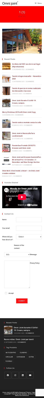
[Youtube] (30, 375)
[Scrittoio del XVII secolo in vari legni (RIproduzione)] (6, 66)
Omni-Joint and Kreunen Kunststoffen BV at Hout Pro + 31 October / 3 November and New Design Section (26, 159)
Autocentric (11, 352)
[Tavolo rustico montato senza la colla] (6, 124)
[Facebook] (7, 375)
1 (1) (24, 16)
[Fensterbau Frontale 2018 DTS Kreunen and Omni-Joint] (6, 148)
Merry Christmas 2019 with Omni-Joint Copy (19, 112)
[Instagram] (15, 375)
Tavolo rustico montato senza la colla (26, 122)
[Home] (19, 16)
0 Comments (30, 69)
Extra (31, 357)
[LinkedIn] (22, 375)
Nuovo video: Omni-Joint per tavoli (19, 339)
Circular (9, 357)
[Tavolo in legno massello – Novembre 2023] (6, 79)
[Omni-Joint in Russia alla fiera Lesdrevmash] (6, 136)
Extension (21, 357)
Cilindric (23, 352)
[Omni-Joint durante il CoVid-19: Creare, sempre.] (6, 103)
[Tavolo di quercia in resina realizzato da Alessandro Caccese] (6, 91)
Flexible (9, 361)
